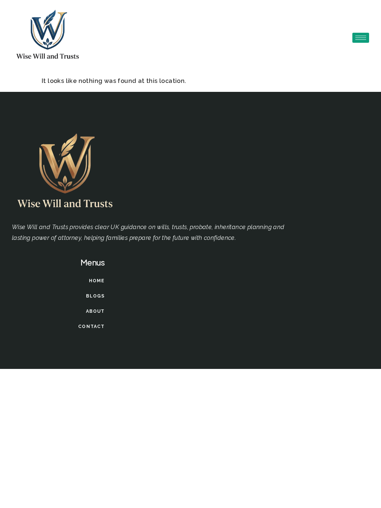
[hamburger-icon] (360, 38)
